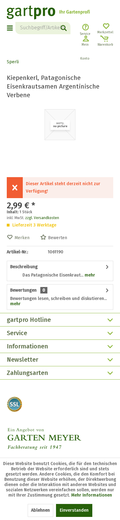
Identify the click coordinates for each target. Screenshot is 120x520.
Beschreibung (24, 266)
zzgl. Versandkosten (42, 218)
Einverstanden (74, 510)
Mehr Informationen (91, 495)
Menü (10, 28)
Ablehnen (40, 510)
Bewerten (57, 237)
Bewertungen (23, 290)
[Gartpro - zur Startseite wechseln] (48, 13)
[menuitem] (11, 28)
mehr (89, 275)
